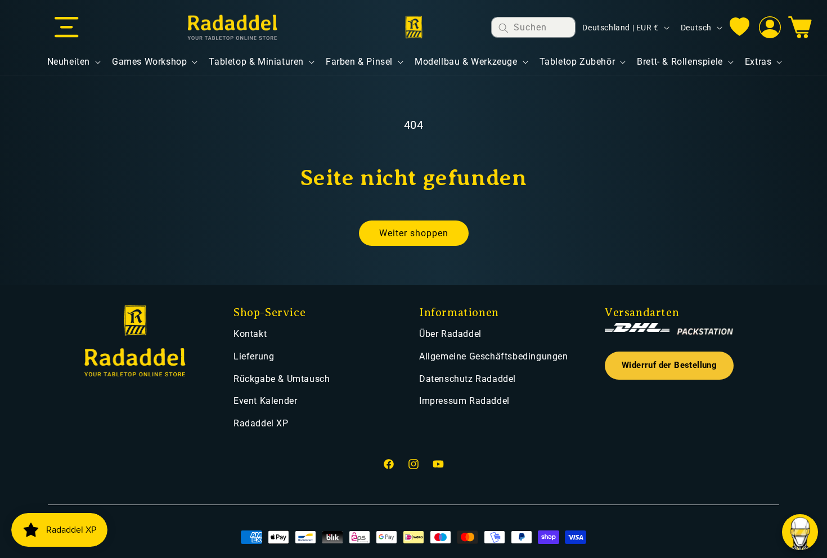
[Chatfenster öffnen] (800, 532)
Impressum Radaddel (464, 400)
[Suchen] (503, 27)
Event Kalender (265, 400)
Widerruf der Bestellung (669, 365)
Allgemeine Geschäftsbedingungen (493, 356)
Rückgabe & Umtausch (281, 379)
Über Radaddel (450, 333)
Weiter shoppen (413, 233)
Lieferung (253, 356)
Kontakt (250, 333)
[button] (66, 27)
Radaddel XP (261, 423)
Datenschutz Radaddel (467, 379)
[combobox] (533, 27)
